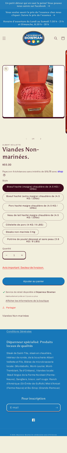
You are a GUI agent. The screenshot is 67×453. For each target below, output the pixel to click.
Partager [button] (11, 307)
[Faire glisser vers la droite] (40, 138)
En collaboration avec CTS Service (44, 435)
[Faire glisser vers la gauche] (26, 138)
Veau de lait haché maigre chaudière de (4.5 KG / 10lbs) (33, 216)
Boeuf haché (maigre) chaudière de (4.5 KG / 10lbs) (33, 188)
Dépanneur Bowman (23, 435)
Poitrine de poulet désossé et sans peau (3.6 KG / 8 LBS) (33, 240)
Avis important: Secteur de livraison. (23, 267)
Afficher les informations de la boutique (27, 301)
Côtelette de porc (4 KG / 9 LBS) (24, 225)
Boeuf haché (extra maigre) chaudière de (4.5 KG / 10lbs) (33, 197)
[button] (4, 38)
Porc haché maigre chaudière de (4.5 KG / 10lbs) (33, 207)
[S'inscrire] (56, 408)
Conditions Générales (19, 331)
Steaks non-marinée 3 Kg (20, 232)
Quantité (6, 249)
